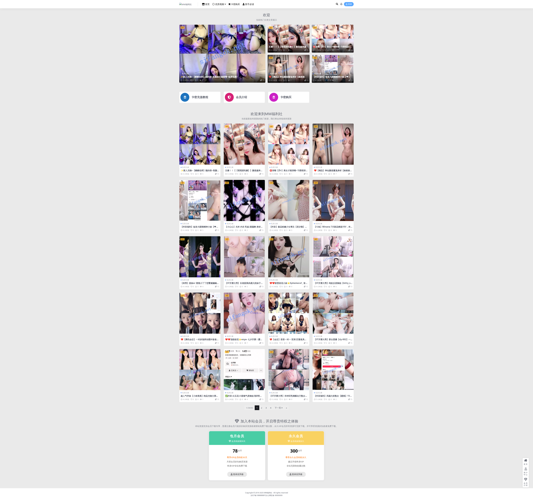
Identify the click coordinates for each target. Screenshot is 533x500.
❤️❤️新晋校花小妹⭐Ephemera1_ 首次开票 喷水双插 (289, 284)
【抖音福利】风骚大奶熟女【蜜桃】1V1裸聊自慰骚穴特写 (332, 397)
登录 (350, 4)
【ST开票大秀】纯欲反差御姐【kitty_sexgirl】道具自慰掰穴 (333, 284)
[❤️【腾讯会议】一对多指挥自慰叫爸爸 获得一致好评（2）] (199, 313)
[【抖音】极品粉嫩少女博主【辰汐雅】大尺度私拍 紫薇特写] (288, 200)
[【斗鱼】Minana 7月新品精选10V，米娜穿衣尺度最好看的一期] (333, 200)
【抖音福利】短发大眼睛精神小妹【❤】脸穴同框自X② (333, 78)
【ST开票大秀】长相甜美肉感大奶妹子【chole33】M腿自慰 (243, 284)
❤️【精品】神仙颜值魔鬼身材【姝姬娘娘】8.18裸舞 (287, 78)
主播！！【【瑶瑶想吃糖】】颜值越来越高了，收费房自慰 (288, 47)
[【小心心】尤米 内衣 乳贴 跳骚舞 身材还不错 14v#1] (244, 200)
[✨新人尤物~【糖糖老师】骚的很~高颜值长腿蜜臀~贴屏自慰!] (222, 54)
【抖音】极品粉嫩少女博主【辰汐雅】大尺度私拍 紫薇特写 (288, 228)
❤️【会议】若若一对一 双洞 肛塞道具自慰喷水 (288, 340)
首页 (207, 4)
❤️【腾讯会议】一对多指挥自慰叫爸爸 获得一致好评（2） (199, 340)
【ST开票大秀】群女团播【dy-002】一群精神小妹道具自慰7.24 (332, 340)
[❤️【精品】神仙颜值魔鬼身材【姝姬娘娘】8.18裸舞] (289, 69)
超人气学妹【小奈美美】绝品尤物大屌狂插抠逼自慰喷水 (199, 397)
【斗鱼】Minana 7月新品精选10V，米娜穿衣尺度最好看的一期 (332, 228)
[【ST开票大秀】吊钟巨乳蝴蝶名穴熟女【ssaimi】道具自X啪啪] (288, 369)
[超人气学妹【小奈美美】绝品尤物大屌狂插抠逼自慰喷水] (199, 369)
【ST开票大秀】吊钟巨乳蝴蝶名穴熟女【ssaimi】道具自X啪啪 (287, 397)
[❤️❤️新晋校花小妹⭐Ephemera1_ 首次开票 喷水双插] (288, 256)
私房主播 (185, 73)
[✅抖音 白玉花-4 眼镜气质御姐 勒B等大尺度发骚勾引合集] (244, 369)
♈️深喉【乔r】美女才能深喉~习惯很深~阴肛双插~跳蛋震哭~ (332, 47)
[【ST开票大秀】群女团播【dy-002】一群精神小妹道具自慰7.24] (333, 313)
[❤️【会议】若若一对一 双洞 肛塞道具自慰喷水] (288, 313)
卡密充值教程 (200, 97)
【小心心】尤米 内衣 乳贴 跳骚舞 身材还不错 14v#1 (244, 228)
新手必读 (249, 4)
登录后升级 (238, 474)
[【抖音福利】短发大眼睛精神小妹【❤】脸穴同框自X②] (333, 69)
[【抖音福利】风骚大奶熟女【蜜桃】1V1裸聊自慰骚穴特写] (333, 369)
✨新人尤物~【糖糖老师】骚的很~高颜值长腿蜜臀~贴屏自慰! (208, 76)
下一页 (278, 407)
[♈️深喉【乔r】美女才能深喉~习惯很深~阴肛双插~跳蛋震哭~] (333, 39)
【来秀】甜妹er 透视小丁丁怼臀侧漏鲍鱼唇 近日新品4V (200, 284)
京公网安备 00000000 (274, 495)
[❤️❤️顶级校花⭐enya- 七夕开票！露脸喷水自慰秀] (244, 313)
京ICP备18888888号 (258, 495)
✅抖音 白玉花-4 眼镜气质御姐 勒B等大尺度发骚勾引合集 (243, 397)
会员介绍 (241, 97)
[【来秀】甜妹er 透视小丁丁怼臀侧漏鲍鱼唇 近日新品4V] (199, 256)
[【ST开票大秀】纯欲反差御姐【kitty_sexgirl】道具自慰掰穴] (333, 256)
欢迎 (266, 14)
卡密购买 (235, 4)
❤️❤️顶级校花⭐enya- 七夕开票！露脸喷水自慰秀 (243, 340)
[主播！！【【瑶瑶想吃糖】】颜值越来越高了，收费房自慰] (289, 39)
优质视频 (219, 4)
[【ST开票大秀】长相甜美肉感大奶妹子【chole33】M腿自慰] (244, 256)
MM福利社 (268, 493)
